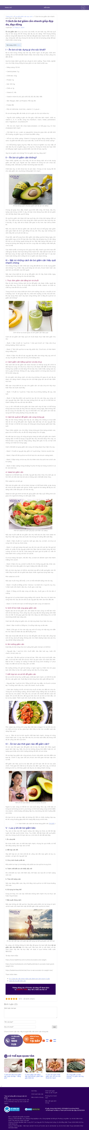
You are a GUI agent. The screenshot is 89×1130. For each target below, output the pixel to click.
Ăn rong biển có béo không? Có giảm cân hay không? (75, 1076)
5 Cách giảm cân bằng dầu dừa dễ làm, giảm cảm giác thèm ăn (34, 1076)
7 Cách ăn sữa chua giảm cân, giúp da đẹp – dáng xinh (12, 1076)
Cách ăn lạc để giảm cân (17, 981)
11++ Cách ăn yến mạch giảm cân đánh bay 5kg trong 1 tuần (29, 978)
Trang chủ (9, 16)
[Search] (83, 7)
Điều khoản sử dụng (37, 1097)
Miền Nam (54, 1040)
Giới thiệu (34, 1091)
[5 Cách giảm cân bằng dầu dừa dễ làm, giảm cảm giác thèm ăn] (34, 1065)
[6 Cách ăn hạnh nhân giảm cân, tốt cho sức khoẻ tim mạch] (55, 1065)
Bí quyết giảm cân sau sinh (23, 16)
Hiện (18, 45)
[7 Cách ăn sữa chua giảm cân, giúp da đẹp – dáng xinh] (13, 1065)
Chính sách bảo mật (37, 1094)
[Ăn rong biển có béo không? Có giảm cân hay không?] (76, 1065)
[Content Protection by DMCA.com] (32, 1109)
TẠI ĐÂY (52, 823)
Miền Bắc (47, 1040)
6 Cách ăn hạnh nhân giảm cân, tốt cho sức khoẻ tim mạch (53, 1076)
